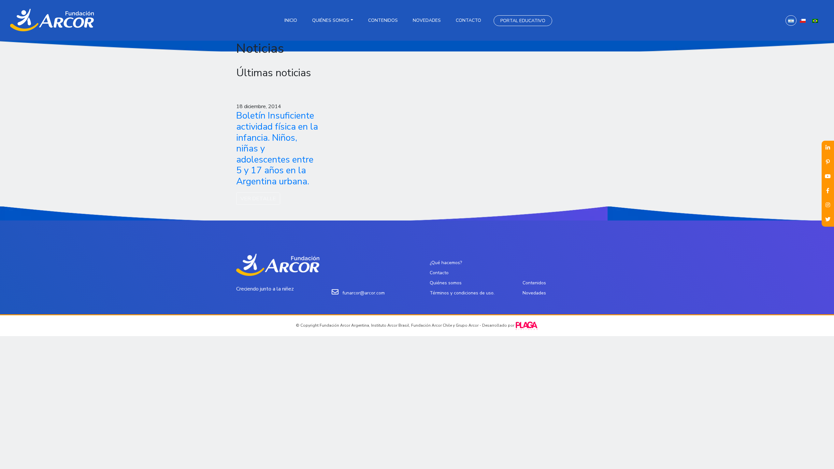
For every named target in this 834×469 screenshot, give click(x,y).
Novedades (427, 20)
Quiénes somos (330, 20)
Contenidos (383, 20)
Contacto (468, 20)
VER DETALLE (258, 198)
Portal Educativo (522, 21)
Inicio (290, 20)
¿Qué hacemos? (446, 263)
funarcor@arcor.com (363, 293)
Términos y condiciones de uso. (462, 293)
